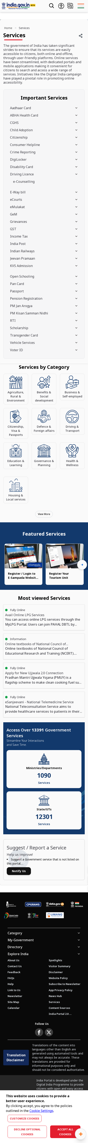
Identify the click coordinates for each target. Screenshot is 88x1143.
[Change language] (70, 6)
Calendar (14, 1008)
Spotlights (55, 960)
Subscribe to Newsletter (64, 984)
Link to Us (14, 990)
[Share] (81, 36)
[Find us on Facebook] (39, 1032)
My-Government (21, 940)
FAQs (11, 978)
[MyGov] (33, 915)
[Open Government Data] (55, 904)
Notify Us (19, 871)
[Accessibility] (61, 6)
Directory (15, 947)
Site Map (13, 1002)
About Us (13, 960)
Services (54, 1002)
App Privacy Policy (60, 990)
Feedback (14, 972)
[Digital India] (11, 915)
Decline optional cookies (27, 1131)
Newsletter (15, 996)
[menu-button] (80, 6)
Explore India (18, 954)
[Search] (51, 6)
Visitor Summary (59, 966)
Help (11, 984)
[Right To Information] (11, 904)
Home (8, 28)
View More (44, 514)
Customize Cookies (24, 1118)
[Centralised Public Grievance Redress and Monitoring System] (33, 904)
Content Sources (59, 1008)
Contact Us (15, 966)
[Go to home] (21, 5)
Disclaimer (56, 972)
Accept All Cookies (65, 1131)
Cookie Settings (41, 1110)
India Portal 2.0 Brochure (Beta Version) (60, 1014)
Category (15, 933)
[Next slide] (82, 565)
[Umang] (55, 915)
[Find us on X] (49, 1032)
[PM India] (77, 904)
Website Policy (58, 978)
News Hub (55, 996)
